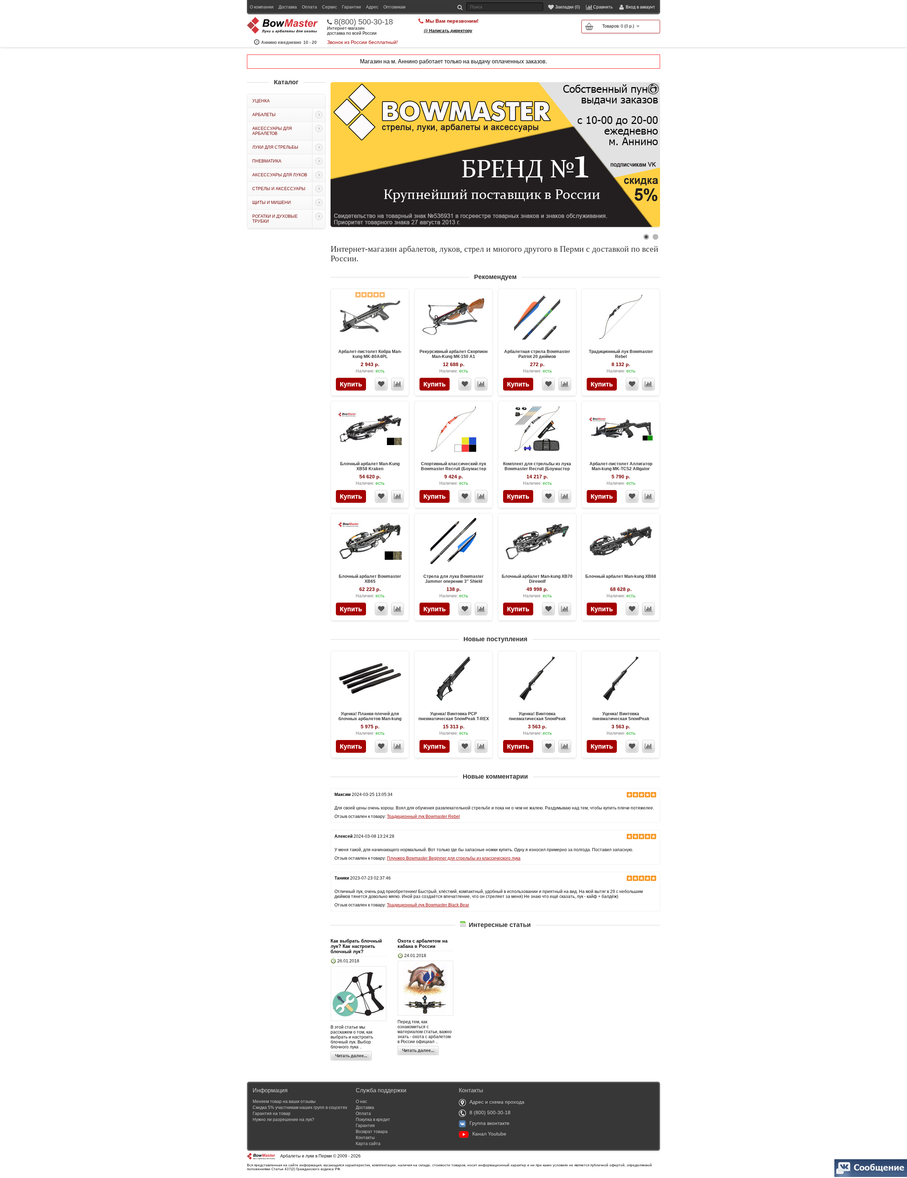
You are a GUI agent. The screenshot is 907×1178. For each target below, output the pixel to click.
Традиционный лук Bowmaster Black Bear (428, 905)
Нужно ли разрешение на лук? (283, 1119)
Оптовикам (394, 7)
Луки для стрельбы (275, 147)
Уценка (261, 100)
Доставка (287, 7)
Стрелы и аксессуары (278, 188)
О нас (361, 1101)
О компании (262, 7)
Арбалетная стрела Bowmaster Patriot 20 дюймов (537, 354)
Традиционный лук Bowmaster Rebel (621, 354)
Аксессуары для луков (279, 174)
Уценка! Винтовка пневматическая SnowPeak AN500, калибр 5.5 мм (620, 718)
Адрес (372, 7)
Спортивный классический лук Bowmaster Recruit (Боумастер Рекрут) (453, 468)
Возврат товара (372, 1131)
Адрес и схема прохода (496, 1102)
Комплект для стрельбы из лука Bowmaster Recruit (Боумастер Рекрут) (537, 468)
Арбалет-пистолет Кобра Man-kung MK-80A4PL (370, 354)
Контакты (365, 1137)
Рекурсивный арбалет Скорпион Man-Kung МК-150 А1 (453, 354)
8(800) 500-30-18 (363, 22)
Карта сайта (368, 1143)
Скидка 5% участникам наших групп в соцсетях (300, 1107)
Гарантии (351, 7)
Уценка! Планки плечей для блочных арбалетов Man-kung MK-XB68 (369, 718)
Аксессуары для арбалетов (272, 131)
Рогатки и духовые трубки (275, 219)
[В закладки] (381, 384)
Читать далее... (351, 1055)
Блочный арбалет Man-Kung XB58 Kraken (370, 466)
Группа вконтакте (489, 1123)
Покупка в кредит (373, 1119)
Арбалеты (264, 114)
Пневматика (266, 161)
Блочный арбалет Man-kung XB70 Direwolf (537, 579)
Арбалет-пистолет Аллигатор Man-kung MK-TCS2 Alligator (621, 466)
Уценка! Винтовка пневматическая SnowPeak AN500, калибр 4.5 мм (537, 718)
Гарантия (365, 1125)
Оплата (309, 7)
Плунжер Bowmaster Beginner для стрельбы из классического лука (453, 858)
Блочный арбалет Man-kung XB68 (620, 576)
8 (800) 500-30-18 (490, 1112)
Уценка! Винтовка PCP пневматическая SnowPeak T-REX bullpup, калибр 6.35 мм (453, 718)
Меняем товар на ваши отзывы (284, 1101)
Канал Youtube (489, 1134)
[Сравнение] (397, 384)
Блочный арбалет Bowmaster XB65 (370, 579)
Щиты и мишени (271, 202)
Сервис (329, 7)
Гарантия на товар (272, 1113)
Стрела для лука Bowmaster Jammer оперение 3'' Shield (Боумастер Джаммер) (453, 581)
